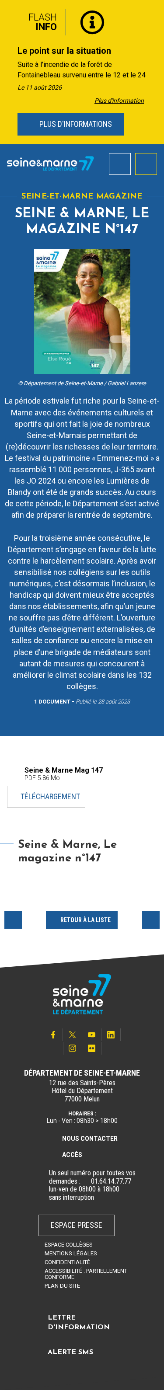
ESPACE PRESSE (76, 1225)
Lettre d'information (79, 1322)
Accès (72, 1154)
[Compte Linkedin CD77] (111, 1034)
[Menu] (146, 164)
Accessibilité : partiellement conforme (86, 1274)
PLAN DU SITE (62, 1285)
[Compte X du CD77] (72, 1034)
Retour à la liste (85, 919)
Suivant (151, 920)
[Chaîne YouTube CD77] (91, 1034)
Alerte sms (70, 1352)
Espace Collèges (69, 1244)
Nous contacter (90, 1138)
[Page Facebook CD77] (53, 1034)
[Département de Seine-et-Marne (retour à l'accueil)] (50, 163)
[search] (120, 164)
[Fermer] (151, 18)
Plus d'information (119, 100)
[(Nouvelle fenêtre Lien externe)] (85, 1181)
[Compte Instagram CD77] (72, 1048)
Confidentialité (67, 1262)
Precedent (13, 920)
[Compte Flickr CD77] (91, 1048)
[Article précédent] (9, 72)
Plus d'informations (75, 124)
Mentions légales (71, 1253)
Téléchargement (50, 796)
